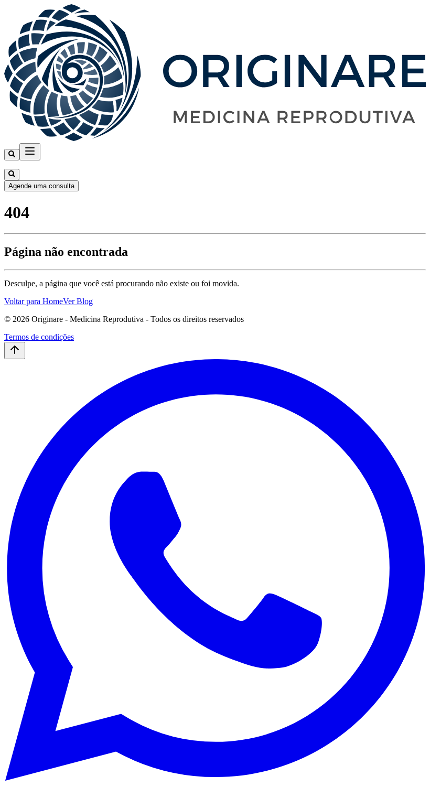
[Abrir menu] (29, 151)
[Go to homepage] (215, 138)
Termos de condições (39, 336)
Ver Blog (78, 301)
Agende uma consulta (41, 186)
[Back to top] (14, 350)
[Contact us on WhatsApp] (215, 777)
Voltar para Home (33, 301)
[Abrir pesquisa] (11, 154)
